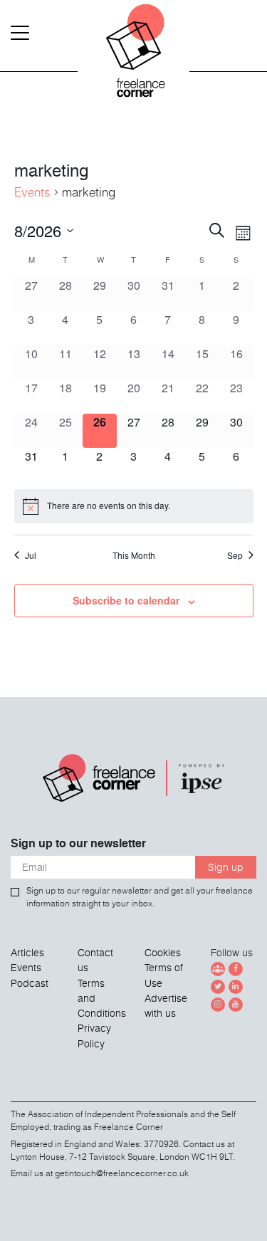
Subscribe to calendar (126, 600)
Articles (27, 952)
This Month (133, 555)
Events (32, 191)
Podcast (29, 983)
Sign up (226, 867)
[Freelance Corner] (134, 57)
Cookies (163, 952)
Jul (30, 555)
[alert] (133, 506)
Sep (235, 555)
